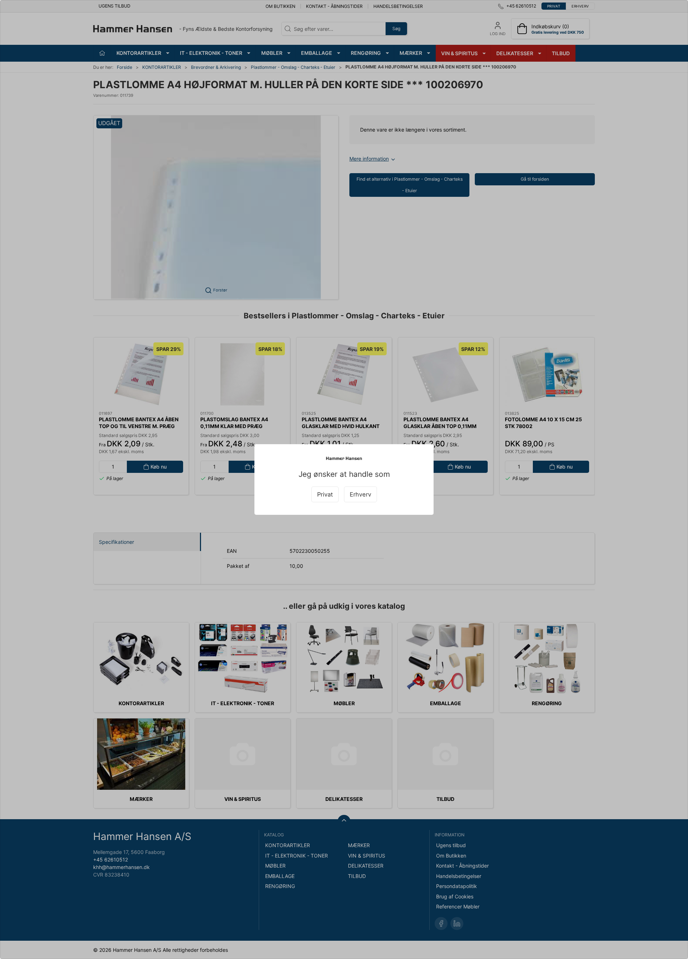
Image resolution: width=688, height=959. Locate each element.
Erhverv (360, 494)
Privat (325, 494)
